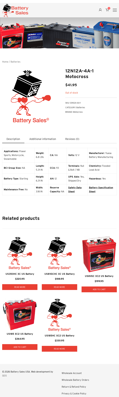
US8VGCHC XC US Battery (59, 274)
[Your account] (100, 10)
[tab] (13, 139)
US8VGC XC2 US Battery (99, 276)
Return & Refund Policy (74, 386)
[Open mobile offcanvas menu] (115, 10)
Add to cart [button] (99, 289)
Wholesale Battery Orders (75, 380)
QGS (4, 375)
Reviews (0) (72, 138)
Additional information (42, 138)
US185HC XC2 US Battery (59, 335)
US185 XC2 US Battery (20, 334)
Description (13, 138)
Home (5, 61)
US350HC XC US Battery (20, 274)
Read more (19, 287)
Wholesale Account (72, 373)
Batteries (15, 61)
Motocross (78, 112)
